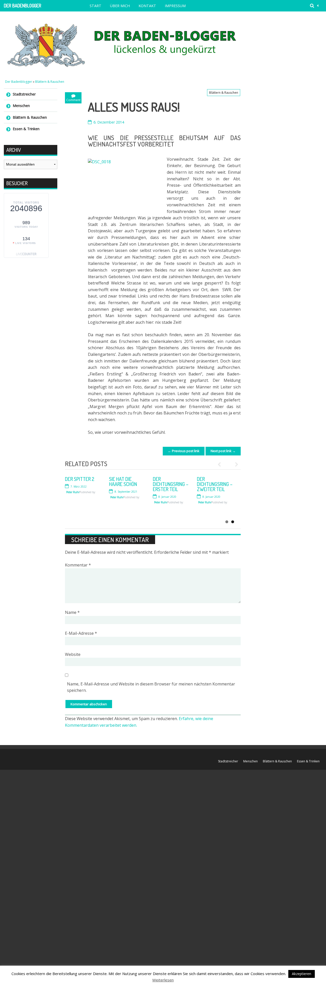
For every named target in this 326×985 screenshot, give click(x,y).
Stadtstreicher (24, 94)
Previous (221, 464)
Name (72, 612)
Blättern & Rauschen (49, 81)
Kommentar (78, 565)
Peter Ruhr (117, 512)
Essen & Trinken (26, 128)
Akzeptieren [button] (301, 973)
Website (72, 654)
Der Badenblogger (22, 5)
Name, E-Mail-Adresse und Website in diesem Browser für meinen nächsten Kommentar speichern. (151, 687)
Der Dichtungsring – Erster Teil (170, 484)
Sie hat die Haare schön (123, 481)
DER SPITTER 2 (79, 479)
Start (95, 5)
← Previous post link (183, 451)
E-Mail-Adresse (81, 633)
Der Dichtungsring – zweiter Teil (215, 484)
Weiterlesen (163, 979)
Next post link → (223, 451)
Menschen (21, 105)
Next (234, 464)
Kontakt (147, 5)
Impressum (175, 5)
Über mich (120, 5)
